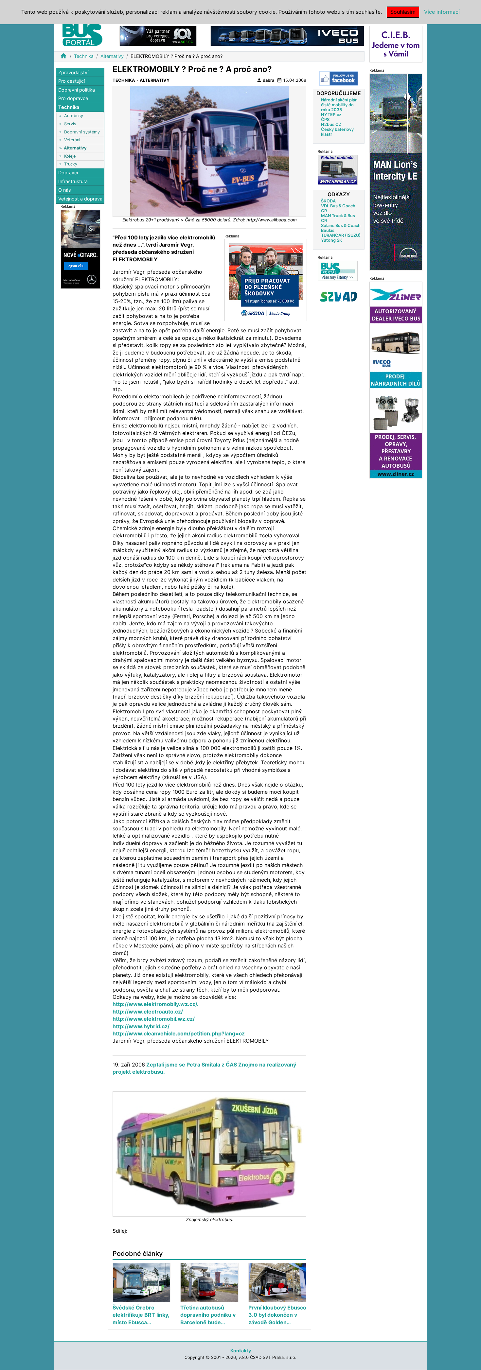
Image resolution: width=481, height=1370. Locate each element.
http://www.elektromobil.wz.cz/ (154, 1018)
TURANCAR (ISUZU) (341, 235)
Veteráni (72, 140)
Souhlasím (403, 12)
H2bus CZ (331, 124)
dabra (265, 80)
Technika (84, 56)
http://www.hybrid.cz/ (141, 1026)
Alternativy (112, 56)
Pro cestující (71, 81)
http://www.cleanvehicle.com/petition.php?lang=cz (179, 1033)
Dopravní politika (76, 90)
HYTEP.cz (331, 114)
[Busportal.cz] (82, 34)
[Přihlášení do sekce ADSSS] (338, 296)
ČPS (325, 119)
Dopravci (68, 173)
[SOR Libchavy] (158, 35)
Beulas (327, 230)
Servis (70, 123)
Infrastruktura (73, 181)
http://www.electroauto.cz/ (148, 1011)
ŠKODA (328, 201)
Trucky (70, 164)
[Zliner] (395, 379)
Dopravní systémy (82, 132)
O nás (64, 190)
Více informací (442, 12)
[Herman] (338, 169)
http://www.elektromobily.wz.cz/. (156, 1004)
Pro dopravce (73, 98)
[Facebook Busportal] (338, 78)
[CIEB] (395, 43)
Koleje (70, 156)
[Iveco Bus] (287, 35)
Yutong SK (331, 240)
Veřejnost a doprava (80, 198)
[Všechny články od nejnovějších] (338, 270)
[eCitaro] (80, 248)
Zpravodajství (73, 72)
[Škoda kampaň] (265, 279)
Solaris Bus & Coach (341, 225)
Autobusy (73, 115)
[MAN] (395, 171)
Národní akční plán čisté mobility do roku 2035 (339, 104)
